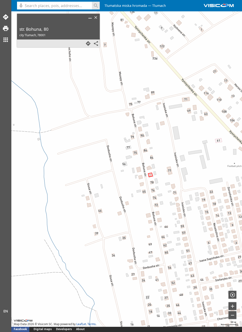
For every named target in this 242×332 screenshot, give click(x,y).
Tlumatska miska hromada (125, 5)
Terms (91, 324)
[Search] (96, 5)
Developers (64, 329)
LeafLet (81, 324)
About (80, 329)
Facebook (20, 329)
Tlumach (159, 5)
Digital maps (43, 329)
